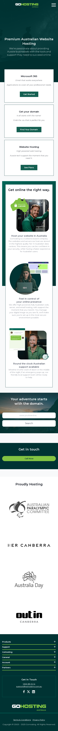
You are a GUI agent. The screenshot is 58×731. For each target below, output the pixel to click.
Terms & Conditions (22, 720)
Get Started (29, 94)
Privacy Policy (39, 720)
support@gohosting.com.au (29, 686)
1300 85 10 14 (29, 684)
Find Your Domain (29, 129)
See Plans (29, 167)
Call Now (29, 458)
